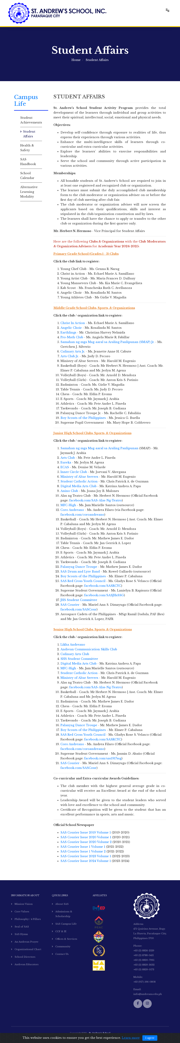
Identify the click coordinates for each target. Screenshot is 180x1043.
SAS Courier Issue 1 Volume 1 (82, 846)
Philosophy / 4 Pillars (28, 919)
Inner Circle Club (73, 472)
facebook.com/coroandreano (82, 514)
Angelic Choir (71, 327)
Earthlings (68, 332)
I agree (149, 1037)
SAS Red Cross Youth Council (82, 581)
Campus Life (26, 100)
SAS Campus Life (66, 923)
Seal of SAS (22, 926)
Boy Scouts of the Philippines (83, 418)
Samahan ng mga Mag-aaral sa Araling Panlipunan (99, 448)
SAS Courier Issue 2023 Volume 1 (85, 856)
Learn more (131, 1037)
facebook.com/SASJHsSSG (104, 595)
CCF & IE (60, 931)
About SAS (62, 904)
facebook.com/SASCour (78, 609)
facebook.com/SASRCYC (102, 585)
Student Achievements (31, 120)
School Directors (25, 956)
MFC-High (68, 505)
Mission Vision (24, 904)
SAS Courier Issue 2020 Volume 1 (85, 837)
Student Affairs (29, 134)
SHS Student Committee (79, 659)
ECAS (64, 467)
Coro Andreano (72, 510)
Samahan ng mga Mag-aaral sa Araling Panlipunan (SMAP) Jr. (107, 342)
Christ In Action (72, 323)
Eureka (65, 462)
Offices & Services (66, 938)
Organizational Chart (28, 949)
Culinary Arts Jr (72, 351)
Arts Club (67, 457)
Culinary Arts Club (74, 654)
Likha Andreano (72, 644)
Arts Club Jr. (69, 356)
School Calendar (27, 175)
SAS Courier (69, 604)
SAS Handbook (28, 162)
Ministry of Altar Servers (79, 476)
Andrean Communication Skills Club (88, 649)
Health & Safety (27, 148)
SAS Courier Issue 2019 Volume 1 (85, 832)
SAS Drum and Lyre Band (80, 571)
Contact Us (62, 954)
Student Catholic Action (79, 481)
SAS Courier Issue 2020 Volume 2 (86, 842)
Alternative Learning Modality (29, 191)
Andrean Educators (26, 964)
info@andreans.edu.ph (147, 994)
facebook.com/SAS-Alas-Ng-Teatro (95, 500)
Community (62, 946)
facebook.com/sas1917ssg (102, 758)
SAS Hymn (21, 934)
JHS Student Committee (78, 600)
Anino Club (69, 491)
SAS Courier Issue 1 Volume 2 (83, 851)
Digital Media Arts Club (78, 486)
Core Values (22, 911)
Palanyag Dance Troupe (78, 566)
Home (76, 60)
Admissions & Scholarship (63, 914)
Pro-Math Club (71, 337)
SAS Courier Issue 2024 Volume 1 (85, 861)
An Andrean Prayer (26, 941)
